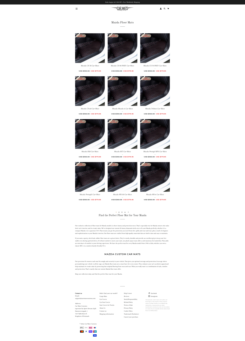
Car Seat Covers (105, 302)
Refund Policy (128, 302)
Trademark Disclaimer (131, 314)
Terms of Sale (128, 305)
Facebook (153, 293)
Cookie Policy (128, 311)
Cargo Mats (103, 296)
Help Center (128, 293)
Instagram (154, 296)
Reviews (126, 296)
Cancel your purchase (131, 317)
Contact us (103, 311)
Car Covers (103, 299)
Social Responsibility (130, 299)
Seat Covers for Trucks (107, 305)
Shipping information (107, 314)
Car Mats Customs (91, 324)
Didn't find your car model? (108, 293)
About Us (102, 308)
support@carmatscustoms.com (85, 298)
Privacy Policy (128, 308)
